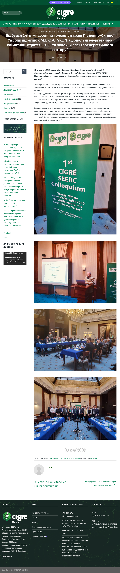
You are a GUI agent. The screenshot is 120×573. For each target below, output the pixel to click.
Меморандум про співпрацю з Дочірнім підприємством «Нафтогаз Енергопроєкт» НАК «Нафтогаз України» (15, 150)
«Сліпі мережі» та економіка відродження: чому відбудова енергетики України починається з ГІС (14, 167)
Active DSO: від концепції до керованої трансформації (14, 203)
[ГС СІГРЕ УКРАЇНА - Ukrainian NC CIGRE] (60, 12)
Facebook (7, 233)
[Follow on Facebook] (117, 2)
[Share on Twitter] (71, 450)
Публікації (93, 24)
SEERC (36, 24)
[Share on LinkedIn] (84, 450)
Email (6, 237)
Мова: (109, 2)
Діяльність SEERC (49, 31)
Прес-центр (98, 2)
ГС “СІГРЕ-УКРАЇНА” (11, 24)
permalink (93, 458)
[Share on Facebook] (67, 450)
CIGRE (27, 24)
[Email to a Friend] (75, 450)
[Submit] (20, 13)
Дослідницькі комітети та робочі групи (63, 24)
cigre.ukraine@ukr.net (100, 515)
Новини (79, 2)
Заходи (87, 2)
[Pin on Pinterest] (79, 450)
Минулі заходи (64, 31)
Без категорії (9, 85)
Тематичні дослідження (14, 112)
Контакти (108, 24)
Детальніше (7, 556)
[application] (15, 258)
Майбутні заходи (11, 99)
